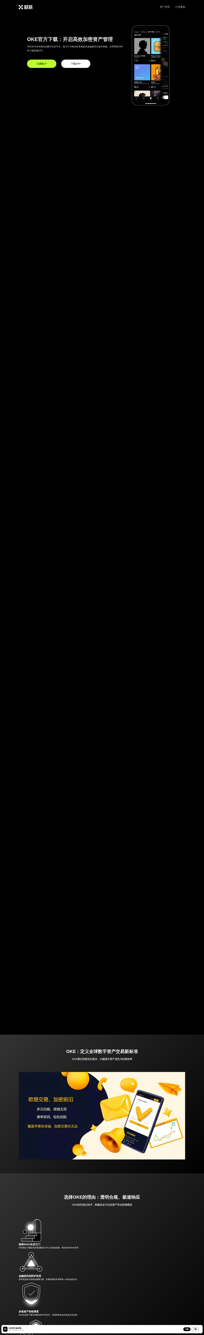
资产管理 (165, 7)
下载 (195, 1329)
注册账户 (42, 63)
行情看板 (180, 7)
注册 (187, 1329)
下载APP (76, 63)
